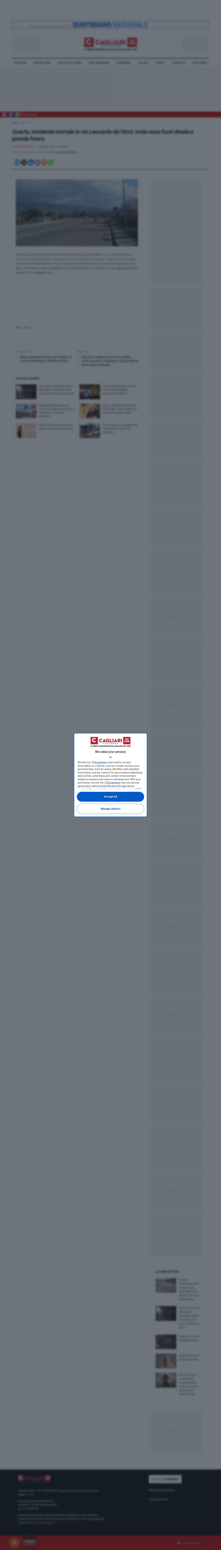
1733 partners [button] (99, 762)
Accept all (110, 796)
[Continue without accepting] (110, 757)
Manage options (111, 808)
